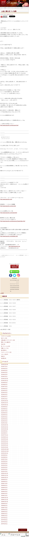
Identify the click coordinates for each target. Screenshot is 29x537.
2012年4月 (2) (4, 416)
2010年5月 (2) (4, 463)
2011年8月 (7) (4, 433)
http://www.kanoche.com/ (6, 199)
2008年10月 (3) (4, 501)
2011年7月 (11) (4, 435)
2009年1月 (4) (4, 495)
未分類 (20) (3, 358)
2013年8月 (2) (4, 384)
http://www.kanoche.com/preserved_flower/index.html (12, 221)
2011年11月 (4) (4, 427)
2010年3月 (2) (4, 467)
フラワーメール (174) (5, 336)
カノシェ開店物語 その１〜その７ (8, 306)
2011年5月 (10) (4, 439)
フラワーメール (10, 14)
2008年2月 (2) (4, 515)
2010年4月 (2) (4, 465)
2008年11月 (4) (4, 499)
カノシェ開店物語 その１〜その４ (8, 316)
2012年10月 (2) (4, 404)
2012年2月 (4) (4, 420)
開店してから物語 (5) (5, 342)
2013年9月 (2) (4, 382)
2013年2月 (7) (4, 396)
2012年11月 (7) (4, 402)
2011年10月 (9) (4, 429)
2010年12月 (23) (4, 449)
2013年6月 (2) (4, 388)
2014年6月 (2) (4, 368)
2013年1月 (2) (4, 398)
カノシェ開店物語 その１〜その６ (8, 309)
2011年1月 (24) (4, 447)
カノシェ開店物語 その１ (22, 255)
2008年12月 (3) (4, 497)
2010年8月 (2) (4, 457)
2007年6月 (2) (4, 517)
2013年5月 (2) (4, 390)
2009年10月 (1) (4, 477)
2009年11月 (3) (4, 475)
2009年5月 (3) (4, 487)
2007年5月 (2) (4, 519)
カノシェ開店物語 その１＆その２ (8, 322)
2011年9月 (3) (4, 431)
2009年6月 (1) (4, 485)
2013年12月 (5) (4, 378)
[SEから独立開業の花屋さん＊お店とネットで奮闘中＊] (14, 3)
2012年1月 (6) (4, 423)
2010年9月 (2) (4, 455)
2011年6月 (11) (4, 437)
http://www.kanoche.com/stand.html (8, 212)
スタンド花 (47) (4, 354)
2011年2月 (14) (4, 445)
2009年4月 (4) (4, 489)
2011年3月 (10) (4, 443)
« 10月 (2, 293)
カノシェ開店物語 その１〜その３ (8, 319)
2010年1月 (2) (4, 471)
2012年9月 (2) (4, 406)
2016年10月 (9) (4, 364)
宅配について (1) (4, 348)
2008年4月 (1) (4, 513)
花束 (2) (3, 356)
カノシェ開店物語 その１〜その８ (8, 303)
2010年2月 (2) (4, 469)
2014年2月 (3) (4, 374)
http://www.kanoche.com (14, 246)
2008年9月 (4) (4, 503)
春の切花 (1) (3, 350)
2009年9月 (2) (4, 479)
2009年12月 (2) (4, 473)
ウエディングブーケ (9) (6, 352)
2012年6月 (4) (4, 412)
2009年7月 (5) (4, 483)
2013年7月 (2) (4, 386)
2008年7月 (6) (4, 507)
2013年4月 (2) (4, 392)
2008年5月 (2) (4, 511)
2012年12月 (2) (4, 400)
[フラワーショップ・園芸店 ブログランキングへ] (3, 16)
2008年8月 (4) (4, 505)
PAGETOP (23, 529)
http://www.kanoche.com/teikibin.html (9, 236)
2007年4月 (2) (4, 521)
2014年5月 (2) (4, 370)
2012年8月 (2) (4, 408)
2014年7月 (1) (4, 366)
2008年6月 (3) (4, 509)
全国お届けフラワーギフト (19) (8, 340)
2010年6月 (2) (4, 461)
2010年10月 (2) (4, 453)
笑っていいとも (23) (5, 346)
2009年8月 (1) (4, 481)
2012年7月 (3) (4, 410)
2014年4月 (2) (4, 372)
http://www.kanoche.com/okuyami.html (9, 125)
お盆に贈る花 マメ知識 (5, 329)
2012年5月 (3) (4, 414)
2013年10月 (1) (4, 380)
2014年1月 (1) (4, 376)
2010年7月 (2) (4, 459)
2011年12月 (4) (4, 425)
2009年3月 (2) (4, 491)
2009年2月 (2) (4, 493)
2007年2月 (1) (4, 523)
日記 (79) (3, 344)
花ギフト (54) (4, 338)
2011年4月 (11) (4, 441)
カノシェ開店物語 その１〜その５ (8, 313)
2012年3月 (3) (4, 418)
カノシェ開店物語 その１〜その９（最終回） (10, 299)
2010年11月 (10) (4, 451)
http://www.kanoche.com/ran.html (8, 206)
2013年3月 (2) (4, 394)
